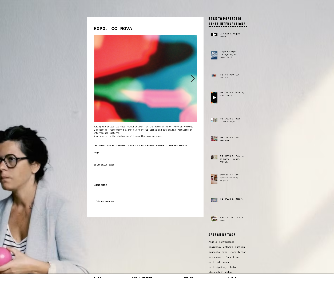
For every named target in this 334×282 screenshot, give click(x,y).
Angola (213, 242)
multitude (215, 262)
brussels (214, 252)
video (228, 272)
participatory (218, 267)
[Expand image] (145, 78)
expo (115, 158)
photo (107, 158)
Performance (226, 242)
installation (237, 252)
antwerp (98, 158)
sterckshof (215, 272)
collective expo (104, 164)
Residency (215, 247)
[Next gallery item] (193, 78)
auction (240, 247)
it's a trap (230, 257)
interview (215, 257)
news (226, 262)
